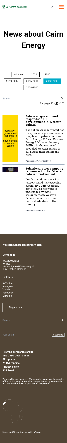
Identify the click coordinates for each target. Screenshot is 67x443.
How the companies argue (17, 351)
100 (62, 103)
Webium (37, 432)
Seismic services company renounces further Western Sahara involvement (45, 171)
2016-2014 (32, 81)
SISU (13, 432)
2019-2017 (12, 81)
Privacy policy (10, 366)
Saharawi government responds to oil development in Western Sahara (44, 120)
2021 (34, 74)
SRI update (8, 359)
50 (56, 103)
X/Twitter (7, 283)
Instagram (7, 286)
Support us (15, 307)
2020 (47, 74)
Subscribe (58, 334)
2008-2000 (32, 87)
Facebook (7, 292)
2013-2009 (52, 81)
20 (52, 103)
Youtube (6, 289)
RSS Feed (8, 370)
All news (19, 74)
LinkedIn (7, 295)
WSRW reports (11, 363)
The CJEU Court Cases (15, 355)
